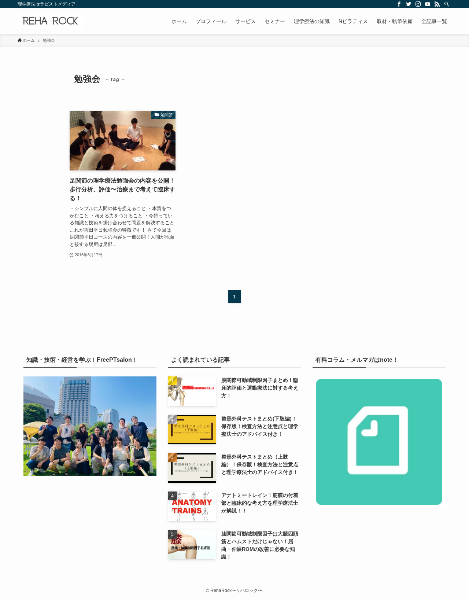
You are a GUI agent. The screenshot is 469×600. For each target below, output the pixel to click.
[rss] (437, 4)
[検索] (446, 4)
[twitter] (408, 4)
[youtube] (427, 4)
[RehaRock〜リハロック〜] (50, 21)
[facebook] (399, 4)
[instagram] (418, 4)
